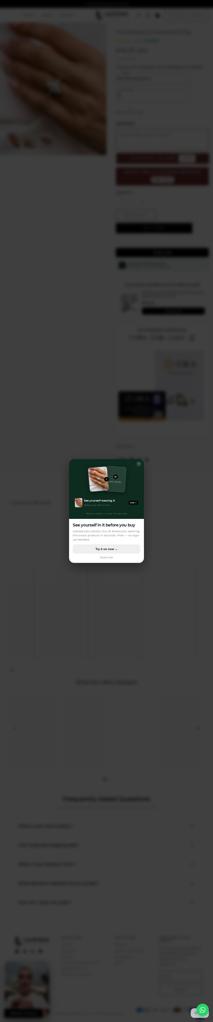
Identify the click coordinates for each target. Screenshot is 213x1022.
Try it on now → (106, 549)
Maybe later (106, 557)
